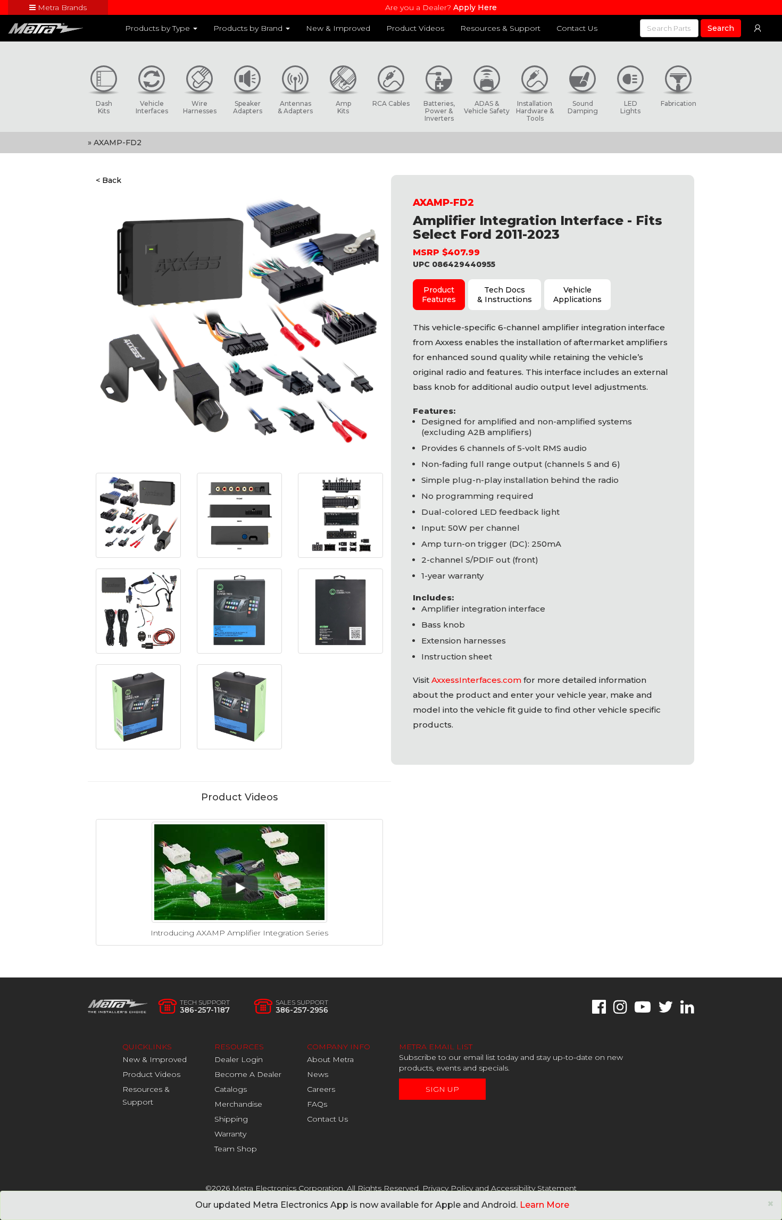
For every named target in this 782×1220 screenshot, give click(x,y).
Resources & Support (500, 28)
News (317, 1074)
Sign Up (442, 1089)
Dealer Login (238, 1059)
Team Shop (235, 1149)
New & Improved (338, 28)
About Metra (330, 1059)
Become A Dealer (247, 1074)
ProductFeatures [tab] (439, 294)
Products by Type (158, 28)
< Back (108, 180)
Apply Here (475, 7)
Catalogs (230, 1089)
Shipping (231, 1119)
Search (721, 28)
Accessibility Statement (534, 1188)
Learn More (544, 1205)
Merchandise (238, 1104)
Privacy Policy (447, 1188)
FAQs (317, 1104)
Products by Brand (249, 28)
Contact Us (576, 28)
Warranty (230, 1134)
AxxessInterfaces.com (476, 680)
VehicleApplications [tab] (577, 294)
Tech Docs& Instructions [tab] (504, 294)
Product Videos (415, 28)
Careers (321, 1089)
